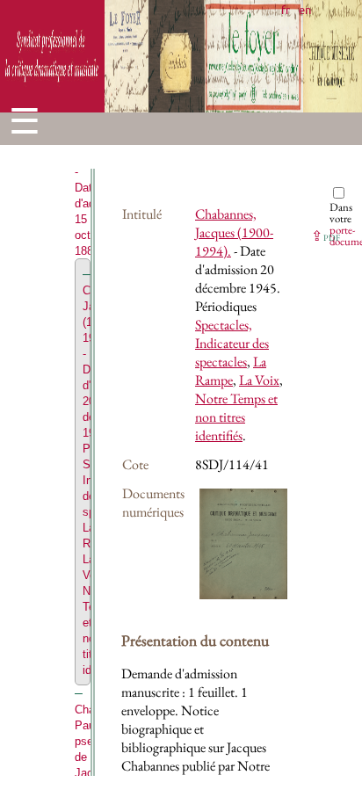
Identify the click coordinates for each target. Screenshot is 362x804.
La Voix (259, 380)
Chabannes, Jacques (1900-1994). (234, 232)
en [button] (305, 9)
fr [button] (285, 9)
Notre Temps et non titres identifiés (236, 417)
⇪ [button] (325, 236)
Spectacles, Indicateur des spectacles (232, 343)
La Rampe (230, 370)
